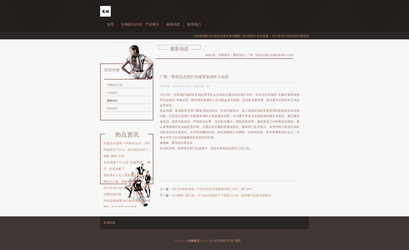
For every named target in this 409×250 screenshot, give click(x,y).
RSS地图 (220, 240)
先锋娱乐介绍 (131, 24)
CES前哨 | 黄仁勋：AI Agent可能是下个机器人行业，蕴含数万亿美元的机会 (221, 195)
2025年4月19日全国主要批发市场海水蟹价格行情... (299, 36)
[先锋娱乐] (105, 15)
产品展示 (152, 24)
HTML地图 (233, 240)
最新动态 (173, 24)
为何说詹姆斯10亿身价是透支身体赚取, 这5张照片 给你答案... (224, 36)
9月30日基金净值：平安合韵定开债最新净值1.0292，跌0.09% (212, 189)
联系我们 (194, 24)
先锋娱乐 (224, 55)
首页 (110, 24)
